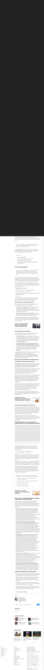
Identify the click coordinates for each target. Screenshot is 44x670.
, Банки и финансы (19, 495)
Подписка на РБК (19, 615)
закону (19, 446)
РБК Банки (16, 655)
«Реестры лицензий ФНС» (21, 341)
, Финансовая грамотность (27, 328)
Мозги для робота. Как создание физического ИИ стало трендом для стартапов (22, 619)
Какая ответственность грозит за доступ (24, 260)
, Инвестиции (22, 402)
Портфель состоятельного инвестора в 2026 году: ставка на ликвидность (22, 623)
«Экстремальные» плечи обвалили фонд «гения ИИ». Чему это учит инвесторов (36, 623)
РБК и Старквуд (35, 641)
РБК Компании (15, 641)
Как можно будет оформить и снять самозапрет (25, 258)
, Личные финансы (21, 328)
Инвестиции (16, 328)
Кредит (16, 495)
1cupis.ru (29, 344)
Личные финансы (17, 402)
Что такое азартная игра (22, 257)
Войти (38, 604)
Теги (18, 595)
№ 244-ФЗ (16, 278)
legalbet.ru (18, 350)
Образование (25, 641)
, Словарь (29, 495)
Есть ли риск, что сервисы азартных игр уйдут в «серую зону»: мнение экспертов (28, 262)
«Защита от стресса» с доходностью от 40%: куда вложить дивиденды (35, 619)
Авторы (16, 595)
